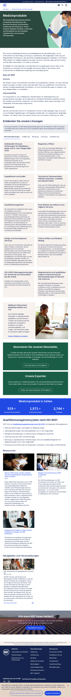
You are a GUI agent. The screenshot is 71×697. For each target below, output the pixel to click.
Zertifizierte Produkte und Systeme (34, 679)
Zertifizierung (35, 655)
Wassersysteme (16, 655)
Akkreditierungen (54, 667)
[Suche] (62, 5)
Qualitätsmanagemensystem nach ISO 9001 (29, 424)
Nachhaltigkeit (35, 664)
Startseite (6, 9)
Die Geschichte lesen (10, 603)
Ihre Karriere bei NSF (28, 1)
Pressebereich (53, 661)
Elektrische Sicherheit (37, 661)
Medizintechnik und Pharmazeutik (22, 9)
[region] (35, 690)
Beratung (33, 658)
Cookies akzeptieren (53, 693)
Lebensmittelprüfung (37, 667)
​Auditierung (34, 652)
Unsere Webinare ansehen (18, 336)
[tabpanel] (35, 219)
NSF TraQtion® (35, 673)
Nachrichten (53, 658)
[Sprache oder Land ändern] (59, 5)
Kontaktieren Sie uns (55, 655)
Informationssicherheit (37, 670)
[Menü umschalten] (66, 5)
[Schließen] (68, 686)
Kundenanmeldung (39, 1)
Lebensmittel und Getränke (20, 652)
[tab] (12, 136)
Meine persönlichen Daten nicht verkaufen (26, 693)
